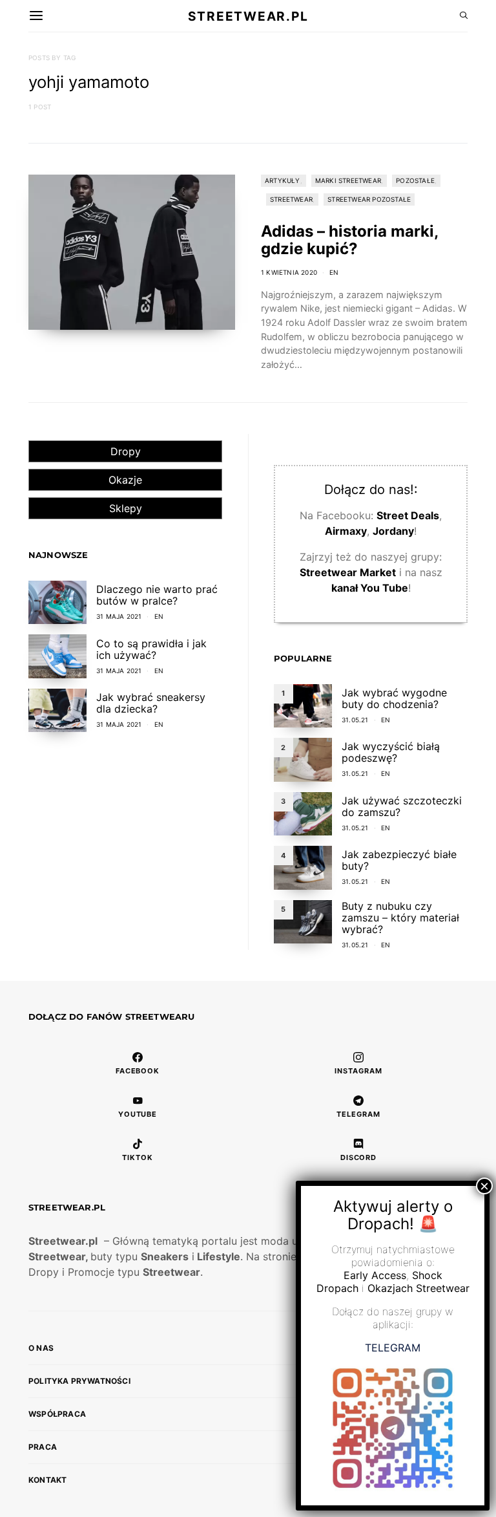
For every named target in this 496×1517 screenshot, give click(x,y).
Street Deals (408, 515)
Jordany (393, 530)
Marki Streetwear (348, 180)
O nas (41, 1348)
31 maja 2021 (118, 616)
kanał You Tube (369, 587)
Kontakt (47, 1480)
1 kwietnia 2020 (289, 272)
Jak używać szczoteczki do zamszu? (402, 806)
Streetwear (291, 199)
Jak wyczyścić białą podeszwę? (391, 752)
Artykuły (282, 180)
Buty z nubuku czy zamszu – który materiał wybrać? (400, 917)
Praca (42, 1447)
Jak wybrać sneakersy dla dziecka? (150, 703)
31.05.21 (355, 720)
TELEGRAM (392, 1347)
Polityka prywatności (79, 1381)
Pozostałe (415, 180)
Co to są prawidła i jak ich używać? (151, 649)
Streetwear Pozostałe (369, 199)
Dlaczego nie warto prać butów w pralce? (157, 595)
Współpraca (57, 1414)
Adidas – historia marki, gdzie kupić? (349, 240)
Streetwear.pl (248, 15)
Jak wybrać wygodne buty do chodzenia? (394, 698)
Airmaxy (346, 530)
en (333, 272)
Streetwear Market (348, 572)
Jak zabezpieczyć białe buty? (399, 860)
